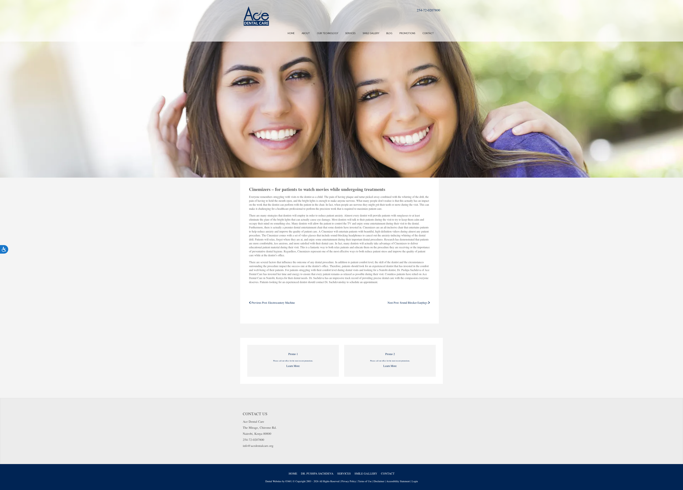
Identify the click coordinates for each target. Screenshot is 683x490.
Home (291, 33)
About (306, 33)
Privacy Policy (348, 481)
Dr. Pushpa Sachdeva (317, 473)
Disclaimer (379, 481)
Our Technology (327, 33)
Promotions (407, 33)
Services (350, 33)
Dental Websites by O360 (278, 481)
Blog (389, 33)
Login (415, 481)
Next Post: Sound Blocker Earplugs (408, 302)
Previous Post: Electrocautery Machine (273, 302)
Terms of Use (365, 481)
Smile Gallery (371, 33)
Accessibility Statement (398, 481)
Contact (428, 33)
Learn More (293, 366)
